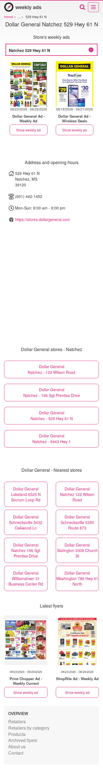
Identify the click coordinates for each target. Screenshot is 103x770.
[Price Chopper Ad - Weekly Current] (26, 640)
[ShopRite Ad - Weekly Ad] (77, 640)
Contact (15, 753)
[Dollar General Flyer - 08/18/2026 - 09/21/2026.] (75, 84)
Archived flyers (22, 740)
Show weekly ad (28, 130)
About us (17, 746)
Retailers (17, 721)
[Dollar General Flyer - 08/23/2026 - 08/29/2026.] (29, 84)
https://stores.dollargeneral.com (42, 219)
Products (17, 734)
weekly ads (28, 7)
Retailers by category (28, 728)
